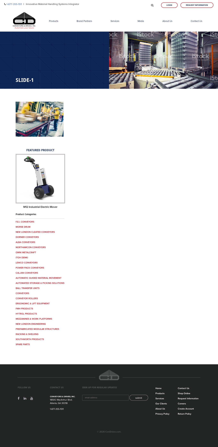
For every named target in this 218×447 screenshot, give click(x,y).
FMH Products (24, 308)
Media (141, 21)
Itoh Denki (22, 257)
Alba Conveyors (25, 242)
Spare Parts (23, 344)
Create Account (186, 408)
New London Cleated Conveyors (35, 232)
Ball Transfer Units (27, 288)
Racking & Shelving (27, 334)
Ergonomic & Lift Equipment (33, 303)
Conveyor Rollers (27, 298)
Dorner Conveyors (27, 237)
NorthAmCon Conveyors (31, 247)
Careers (182, 403)
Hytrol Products (26, 313)
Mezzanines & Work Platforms (34, 319)
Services (115, 21)
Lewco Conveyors (27, 262)
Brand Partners (84, 21)
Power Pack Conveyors (30, 267)
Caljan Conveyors (27, 273)
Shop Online (184, 393)
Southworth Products (30, 339)
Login (169, 5)
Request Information (197, 5)
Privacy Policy (162, 414)
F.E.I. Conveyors (25, 221)
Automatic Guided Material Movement (38, 278)
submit (138, 398)
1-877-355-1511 (14, 4)
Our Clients (161, 403)
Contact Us (196, 21)
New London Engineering (31, 324)
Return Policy (184, 414)
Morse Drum (23, 227)
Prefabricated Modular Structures (37, 329)
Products (53, 21)
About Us (167, 21)
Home (158, 388)
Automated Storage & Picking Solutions (40, 283)
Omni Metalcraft (26, 252)
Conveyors (22, 293)
